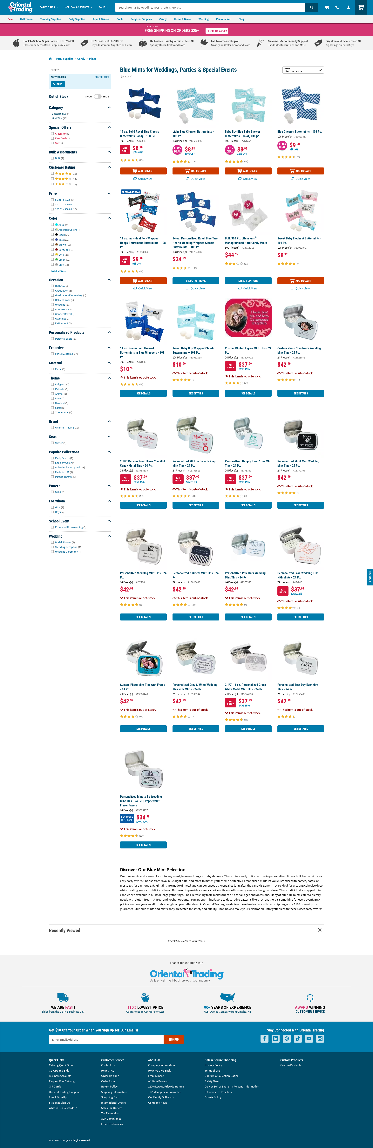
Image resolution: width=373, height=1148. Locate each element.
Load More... (58, 271)
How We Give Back (159, 1070)
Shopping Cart (110, 1097)
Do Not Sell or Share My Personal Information (232, 1086)
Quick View (145, 179)
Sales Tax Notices (111, 1108)
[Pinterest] (287, 1039)
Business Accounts (60, 1076)
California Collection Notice (221, 1076)
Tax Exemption (110, 1113)
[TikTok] (298, 1039)
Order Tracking (110, 1076)
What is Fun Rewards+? (63, 1108)
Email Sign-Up (57, 1097)
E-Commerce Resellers (218, 1092)
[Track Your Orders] (327, 7)
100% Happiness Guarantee (164, 1092)
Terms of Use (212, 1070)
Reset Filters (102, 77)
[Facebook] (264, 1039)
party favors (134, 881)
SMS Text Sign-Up (59, 1102)
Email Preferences (112, 1124)
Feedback (370, 577)
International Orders (113, 1102)
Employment (156, 1076)
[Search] (311, 7)
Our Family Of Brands (161, 1097)
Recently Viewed (64, 930)
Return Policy (109, 1086)
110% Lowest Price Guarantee (166, 1086)
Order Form (108, 1081)
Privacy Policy (213, 1065)
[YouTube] (309, 1039)
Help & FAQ (107, 1070)
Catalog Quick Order (61, 1065)
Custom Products (290, 1065)
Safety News (212, 1081)
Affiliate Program (158, 1081)
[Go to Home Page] (50, 59)
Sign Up (173, 1039)
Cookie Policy (213, 1097)
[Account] (348, 7)
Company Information (161, 1065)
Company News (157, 1102)
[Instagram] (320, 1039)
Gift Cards (55, 1086)
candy (243, 876)
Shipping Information (114, 1092)
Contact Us (108, 1065)
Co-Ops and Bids (59, 1070)
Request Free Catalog (62, 1081)
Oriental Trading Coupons (64, 1092)
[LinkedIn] (276, 1039)
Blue (59, 84)
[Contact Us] (337, 7)
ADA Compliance (111, 1118)
